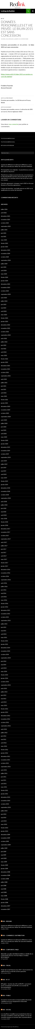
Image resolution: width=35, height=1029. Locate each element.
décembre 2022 (5, 325)
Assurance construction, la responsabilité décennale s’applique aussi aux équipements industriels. (16, 1000)
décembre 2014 (5, 647)
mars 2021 (4, 396)
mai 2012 (3, 739)
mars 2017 (4, 559)
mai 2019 (3, 471)
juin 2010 (3, 814)
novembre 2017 (5, 532)
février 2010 (4, 828)
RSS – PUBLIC (7, 995)
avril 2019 (4, 474)
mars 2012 (4, 746)
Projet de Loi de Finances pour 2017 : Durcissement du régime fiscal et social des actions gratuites (17, 970)
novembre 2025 (5, 219)
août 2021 (4, 379)
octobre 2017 (5, 535)
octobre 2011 (5, 763)
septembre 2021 (6, 376)
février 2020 (4, 440)
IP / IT (2, 18)
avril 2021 (4, 393)
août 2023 (4, 297)
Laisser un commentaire (21, 39)
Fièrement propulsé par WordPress (10, 1026)
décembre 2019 (5, 447)
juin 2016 (3, 590)
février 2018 (4, 522)
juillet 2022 (4, 342)
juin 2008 (3, 885)
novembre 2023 (5, 287)
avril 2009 (4, 858)
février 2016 (4, 603)
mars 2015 (4, 637)
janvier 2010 (4, 831)
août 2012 (4, 729)
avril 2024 (4, 270)
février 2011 (4, 790)
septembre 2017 (6, 539)
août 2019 (4, 461)
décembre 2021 (5, 365)
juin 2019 (3, 467)
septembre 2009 (6, 845)
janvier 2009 (4, 868)
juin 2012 (3, 736)
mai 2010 (3, 817)
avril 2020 (4, 433)
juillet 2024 (4, 263)
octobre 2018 (5, 495)
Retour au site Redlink (7, 145)
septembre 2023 (6, 294)
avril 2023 (4, 311)
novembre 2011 (5, 760)
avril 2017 (4, 556)
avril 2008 (4, 892)
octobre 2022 (5, 331)
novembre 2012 (5, 719)
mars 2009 (4, 862)
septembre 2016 (6, 579)
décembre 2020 (5, 406)
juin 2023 (3, 304)
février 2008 (4, 899)
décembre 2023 (5, 284)
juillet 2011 (4, 773)
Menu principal (33, 11)
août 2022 (4, 338)
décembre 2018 (5, 488)
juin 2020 (3, 427)
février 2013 (4, 709)
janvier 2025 (4, 246)
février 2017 (4, 562)
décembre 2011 (5, 756)
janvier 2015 (4, 644)
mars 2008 (4, 895)
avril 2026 (4, 213)
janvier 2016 (4, 607)
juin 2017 (3, 549)
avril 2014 (4, 668)
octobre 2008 (5, 878)
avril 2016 (4, 596)
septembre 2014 (6, 658)
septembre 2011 (6, 766)
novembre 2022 (5, 328)
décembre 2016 (5, 569)
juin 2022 (3, 345)
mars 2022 (4, 355)
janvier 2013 (4, 712)
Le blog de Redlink (8, 11)
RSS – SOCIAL (7, 1009)
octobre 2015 (5, 617)
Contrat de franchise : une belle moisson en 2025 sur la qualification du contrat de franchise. (17, 189)
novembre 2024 (5, 253)
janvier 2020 (4, 444)
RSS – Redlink (7, 921)
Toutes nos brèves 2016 (8, 142)
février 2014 (4, 675)
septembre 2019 (6, 457)
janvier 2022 (4, 362)
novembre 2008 (5, 875)
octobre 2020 (5, 413)
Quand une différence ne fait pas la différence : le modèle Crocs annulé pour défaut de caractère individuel (16, 165)
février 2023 (4, 318)
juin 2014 (3, 661)
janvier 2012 (4, 753)
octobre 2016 (5, 576)
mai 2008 (3, 889)
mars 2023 (4, 314)
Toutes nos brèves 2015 (8, 138)
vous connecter (13, 124)
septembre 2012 (6, 726)
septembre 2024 (6, 260)
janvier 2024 (4, 280)
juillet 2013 (4, 692)
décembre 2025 (5, 216)
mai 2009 (3, 855)
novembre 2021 (5, 369)
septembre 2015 (6, 620)
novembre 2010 (5, 800)
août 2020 (4, 420)
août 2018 (4, 501)
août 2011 (4, 770)
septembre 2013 (6, 685)
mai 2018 (3, 512)
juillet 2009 (4, 848)
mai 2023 (3, 308)
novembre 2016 (5, 573)
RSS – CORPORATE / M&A (11, 949)
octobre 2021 (5, 372)
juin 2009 (3, 851)
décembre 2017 (5, 529)
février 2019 (4, 481)
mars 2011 (4, 787)
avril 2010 (4, 821)
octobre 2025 (5, 223)
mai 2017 (3, 552)
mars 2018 (4, 518)
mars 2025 (4, 240)
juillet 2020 (4, 423)
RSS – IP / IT (6, 979)
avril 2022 (4, 352)
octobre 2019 (5, 454)
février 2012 (4, 749)
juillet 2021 (4, 382)
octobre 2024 (5, 257)
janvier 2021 (4, 403)
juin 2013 (3, 695)
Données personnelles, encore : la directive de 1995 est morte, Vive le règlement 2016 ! (17, 109)
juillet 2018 (4, 505)
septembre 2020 (6, 416)
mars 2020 (4, 437)
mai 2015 (3, 630)
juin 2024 (3, 267)
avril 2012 (4, 743)
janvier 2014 (4, 678)
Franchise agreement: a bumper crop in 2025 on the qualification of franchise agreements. (17, 184)
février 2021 (4, 399)
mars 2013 (4, 705)
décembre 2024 (5, 250)
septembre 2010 (6, 807)
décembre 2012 (5, 715)
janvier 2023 (4, 321)
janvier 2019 (4, 484)
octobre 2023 (5, 291)
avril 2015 (4, 634)
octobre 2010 (5, 804)
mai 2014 (3, 664)
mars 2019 (4, 478)
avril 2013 (4, 702)
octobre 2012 (5, 722)
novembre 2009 (5, 838)
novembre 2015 (5, 613)
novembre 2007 (5, 909)
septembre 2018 (6, 498)
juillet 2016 (4, 586)
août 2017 (4, 542)
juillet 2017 (4, 545)
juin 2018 (3, 508)
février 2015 (4, 641)
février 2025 (4, 243)
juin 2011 (3, 777)
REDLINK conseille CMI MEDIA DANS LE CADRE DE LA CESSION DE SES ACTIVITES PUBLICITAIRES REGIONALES (17, 955)
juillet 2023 (4, 301)
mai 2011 (3, 780)
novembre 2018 (5, 491)
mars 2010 (4, 824)
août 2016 (4, 583)
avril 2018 (4, 515)
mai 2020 (3, 430)
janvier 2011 (4, 794)
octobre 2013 (5, 681)
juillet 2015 (4, 624)
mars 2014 (4, 671)
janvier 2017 (4, 566)
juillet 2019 (4, 464)
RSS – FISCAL (7, 965)
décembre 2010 (5, 797)
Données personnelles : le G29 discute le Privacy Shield (16, 100)
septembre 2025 (6, 226)
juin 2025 (3, 233)
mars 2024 (4, 274)
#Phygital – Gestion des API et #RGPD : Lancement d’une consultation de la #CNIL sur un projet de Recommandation (16, 985)
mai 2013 (3, 698)
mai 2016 (3, 593)
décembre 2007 (5, 906)
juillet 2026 (4, 209)
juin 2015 (3, 627)
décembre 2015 (5, 610)
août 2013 (4, 688)
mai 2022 (3, 348)
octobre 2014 (5, 654)
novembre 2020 (5, 410)
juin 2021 (3, 386)
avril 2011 (4, 783)
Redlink (11, 39)
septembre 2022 (6, 335)
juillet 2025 (4, 229)
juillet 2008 (4, 882)
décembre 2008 (5, 872)
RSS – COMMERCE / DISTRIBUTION (13, 935)
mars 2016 (4, 600)
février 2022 (4, 359)
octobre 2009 (5, 841)
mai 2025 (3, 236)
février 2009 (4, 865)
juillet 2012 (4, 732)
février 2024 (4, 277)
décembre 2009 (5, 834)
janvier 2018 (4, 525)
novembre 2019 (5, 450)
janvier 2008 (4, 902)
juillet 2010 (4, 811)
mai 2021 (3, 389)
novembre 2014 (5, 651)
